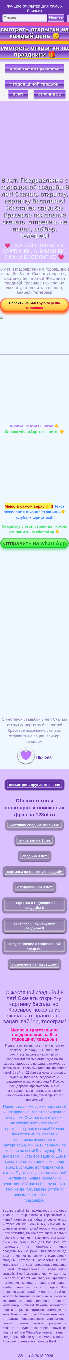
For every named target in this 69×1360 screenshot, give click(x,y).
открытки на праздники (34, 68)
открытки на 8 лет (34, 840)
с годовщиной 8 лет (34, 886)
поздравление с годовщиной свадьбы (34, 946)
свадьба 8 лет (34, 855)
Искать (56, 17)
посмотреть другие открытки (34, 784)
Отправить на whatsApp (34, 543)
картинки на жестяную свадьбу (34, 871)
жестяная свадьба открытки (34, 824)
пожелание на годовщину (34, 964)
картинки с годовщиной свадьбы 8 (34, 925)
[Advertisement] (34, 138)
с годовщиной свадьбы (34, 84)
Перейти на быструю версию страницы (34, 305)
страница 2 (49, 94)
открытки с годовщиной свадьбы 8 (34, 905)
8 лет (18, 94)
